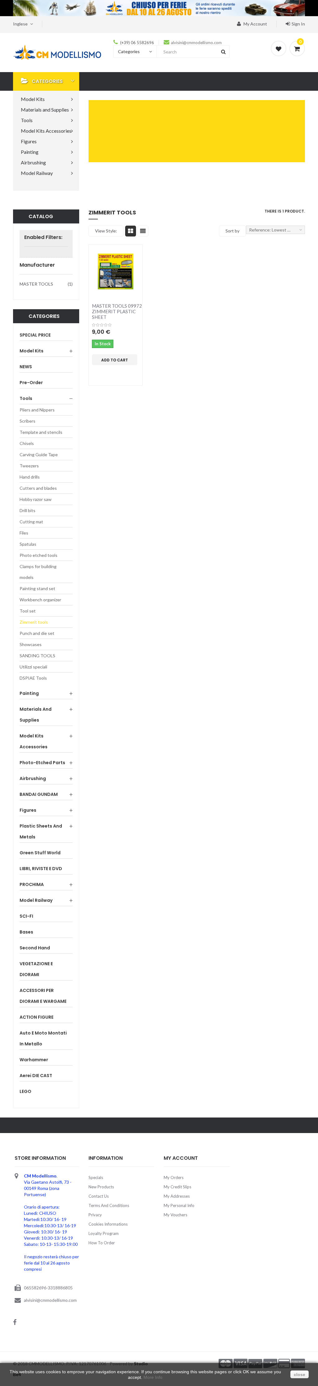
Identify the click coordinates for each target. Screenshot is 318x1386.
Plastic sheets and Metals (41, 831)
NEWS (26, 367)
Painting (29, 693)
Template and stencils (41, 432)
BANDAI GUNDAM (39, 794)
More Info (152, 1377)
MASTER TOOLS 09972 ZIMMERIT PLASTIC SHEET (117, 311)
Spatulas (28, 544)
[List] (143, 231)
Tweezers (29, 465)
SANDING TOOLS (37, 655)
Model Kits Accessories (34, 741)
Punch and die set (37, 633)
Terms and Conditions (109, 1205)
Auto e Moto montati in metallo (43, 1038)
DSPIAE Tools (33, 678)
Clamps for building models (38, 572)
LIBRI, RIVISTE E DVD (41, 868)
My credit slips (177, 1186)
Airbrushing (33, 778)
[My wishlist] (278, 48)
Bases (26, 932)
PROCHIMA (32, 884)
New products (101, 1186)
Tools (26, 398)
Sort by (232, 230)
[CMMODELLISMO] (57, 52)
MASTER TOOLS (36, 284)
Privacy (95, 1214)
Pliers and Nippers (37, 409)
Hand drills (30, 477)
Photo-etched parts (42, 763)
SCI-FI (26, 916)
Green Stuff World (40, 853)
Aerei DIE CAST (36, 1075)
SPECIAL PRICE (35, 335)
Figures (28, 810)
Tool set (28, 610)
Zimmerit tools (34, 622)
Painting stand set (37, 588)
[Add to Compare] (97, 370)
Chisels (27, 443)
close (299, 1374)
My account (255, 23)
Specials (96, 1177)
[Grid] (130, 231)
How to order (102, 1242)
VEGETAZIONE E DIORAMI (36, 969)
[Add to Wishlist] (109, 370)
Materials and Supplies (36, 714)
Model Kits (31, 351)
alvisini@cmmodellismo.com (196, 42)
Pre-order (31, 382)
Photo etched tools (38, 555)
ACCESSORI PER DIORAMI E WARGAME (43, 995)
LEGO (25, 1091)
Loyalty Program (104, 1233)
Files (24, 532)
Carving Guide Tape (39, 454)
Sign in (298, 23)
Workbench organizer (40, 599)
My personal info (179, 1205)
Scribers (27, 421)
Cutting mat (31, 521)
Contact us (99, 1196)
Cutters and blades (38, 488)
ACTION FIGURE (36, 1017)
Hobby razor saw (36, 499)
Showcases (31, 644)
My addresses (177, 1196)
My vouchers (175, 1214)
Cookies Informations (108, 1224)
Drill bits (27, 510)
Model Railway (36, 900)
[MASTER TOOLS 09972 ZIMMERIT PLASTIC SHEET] (115, 271)
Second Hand (35, 948)
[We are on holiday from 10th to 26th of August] (159, 8)
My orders (174, 1177)
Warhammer (34, 1060)
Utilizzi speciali (33, 666)
